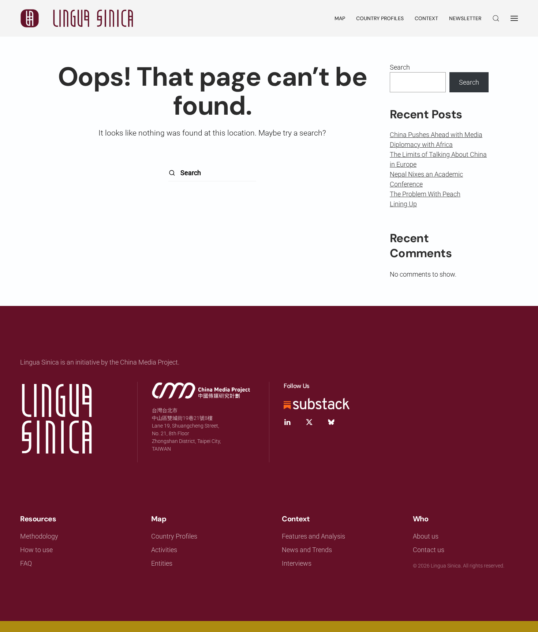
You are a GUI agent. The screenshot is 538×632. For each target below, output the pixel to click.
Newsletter (465, 18)
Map (340, 18)
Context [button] (426, 18)
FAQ (26, 563)
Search (400, 67)
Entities (161, 563)
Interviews (296, 563)
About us (425, 536)
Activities (164, 550)
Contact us (428, 550)
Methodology (39, 536)
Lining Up (403, 204)
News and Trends (307, 550)
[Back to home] (77, 18)
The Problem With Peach (425, 194)
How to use (36, 550)
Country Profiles (380, 18)
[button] (496, 18)
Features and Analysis (313, 536)
